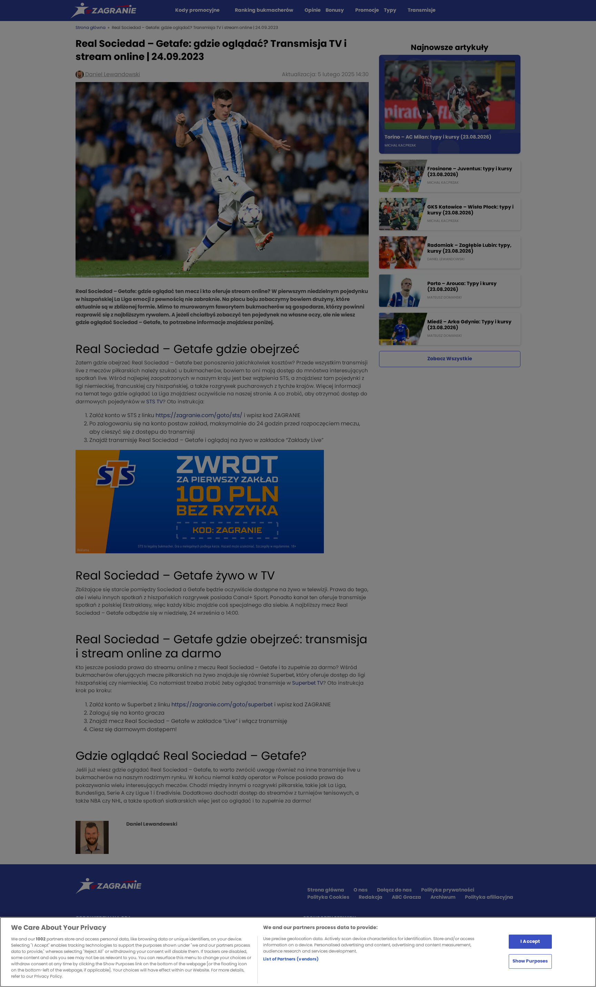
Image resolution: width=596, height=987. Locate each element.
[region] (298, 952)
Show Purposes (530, 961)
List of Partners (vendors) (291, 959)
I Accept (530, 941)
